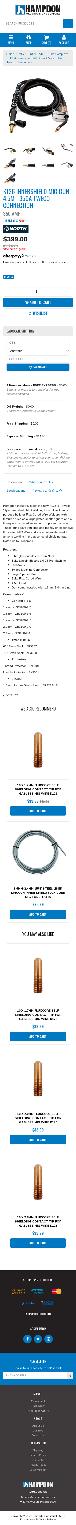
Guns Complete (58, 54)
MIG (21, 54)
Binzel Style (36, 54)
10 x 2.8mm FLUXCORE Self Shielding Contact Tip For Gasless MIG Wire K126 (38, 1221)
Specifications (16, 491)
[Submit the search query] (68, 23)
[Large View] (9, 150)
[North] (15, 229)
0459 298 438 (39, 1492)
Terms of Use (38, 1460)
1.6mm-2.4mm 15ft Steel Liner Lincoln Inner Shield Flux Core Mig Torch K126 (38, 893)
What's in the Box (41, 482)
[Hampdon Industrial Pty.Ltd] (38, 11)
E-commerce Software (33, 1519)
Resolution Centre (38, 1410)
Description (14, 482)
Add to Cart (39, 302)
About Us (38, 1426)
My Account (38, 1401)
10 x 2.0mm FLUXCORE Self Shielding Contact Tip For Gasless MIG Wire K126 (38, 1118)
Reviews (39, 491)
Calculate (39, 367)
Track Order (38, 1406)
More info (30, 256)
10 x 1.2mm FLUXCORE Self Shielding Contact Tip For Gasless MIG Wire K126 (38, 789)
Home (10, 54)
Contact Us (38, 1435)
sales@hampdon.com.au (39, 1497)
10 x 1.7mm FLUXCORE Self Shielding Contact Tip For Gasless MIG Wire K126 (38, 1015)
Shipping (38, 1450)
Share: (8, 220)
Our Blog (38, 1430)
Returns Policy (38, 1455)
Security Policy (38, 1470)
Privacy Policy (38, 1465)
